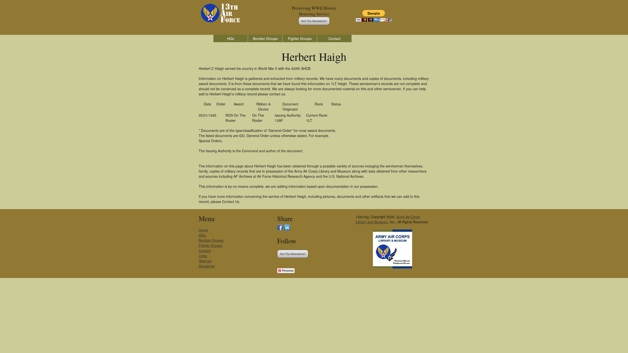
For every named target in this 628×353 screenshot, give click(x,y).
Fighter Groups (300, 38)
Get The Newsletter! (314, 21)
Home (203, 229)
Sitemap (205, 260)
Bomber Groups (265, 38)
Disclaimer (207, 266)
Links (203, 255)
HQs (230, 38)
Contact (334, 38)
